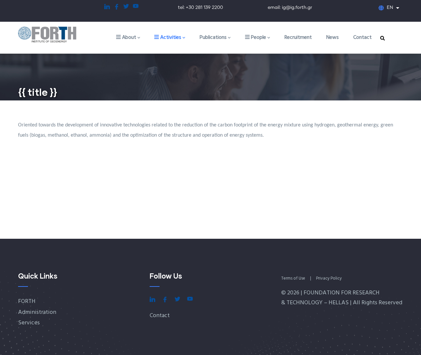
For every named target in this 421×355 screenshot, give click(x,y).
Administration (37, 312)
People (258, 37)
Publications (213, 37)
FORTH (27, 301)
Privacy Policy (329, 278)
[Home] (54, 35)
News (332, 37)
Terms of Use (293, 278)
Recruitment (298, 37)
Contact (362, 37)
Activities (170, 37)
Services (29, 323)
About (128, 37)
